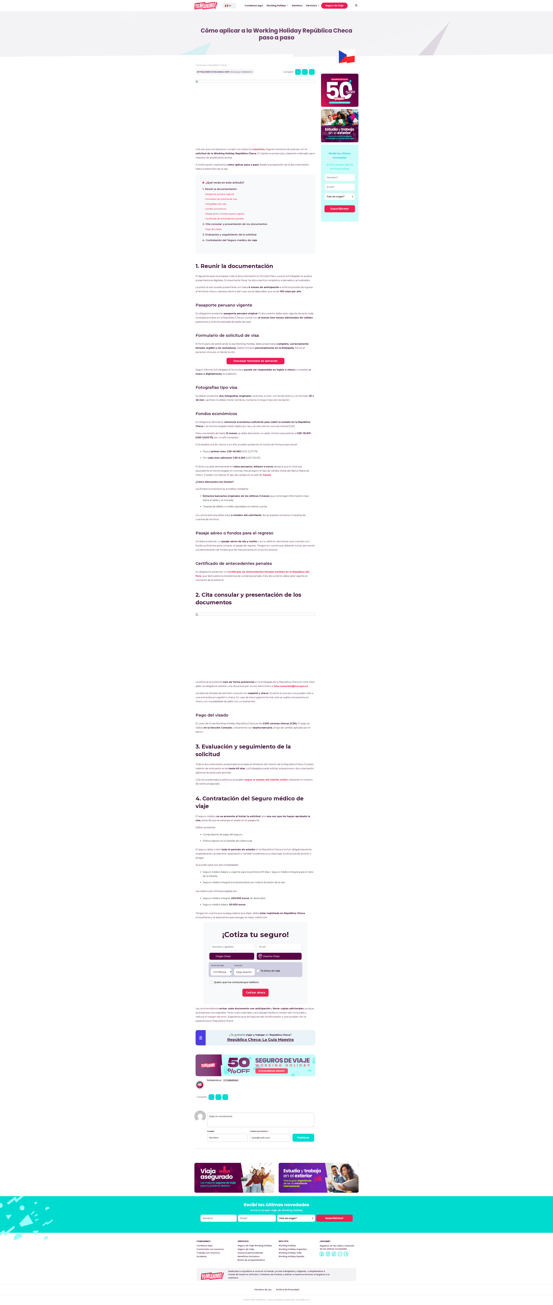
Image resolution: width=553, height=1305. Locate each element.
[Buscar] (356, 6)
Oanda (267, 475)
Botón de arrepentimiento (251, 1260)
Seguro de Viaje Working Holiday (255, 1245)
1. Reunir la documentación (219, 189)
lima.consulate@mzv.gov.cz (291, 686)
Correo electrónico (259, 1131)
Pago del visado (213, 229)
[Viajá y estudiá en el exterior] (319, 1177)
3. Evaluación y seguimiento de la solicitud (229, 234)
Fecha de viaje (217, 965)
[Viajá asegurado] (234, 1177)
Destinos (297, 5)
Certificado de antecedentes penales (224, 218)
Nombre (211, 1131)
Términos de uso (263, 1289)
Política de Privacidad (287, 1289)
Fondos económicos (215, 209)
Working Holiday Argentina (293, 1249)
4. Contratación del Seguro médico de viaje (229, 240)
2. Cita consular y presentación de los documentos (234, 224)
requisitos (258, 149)
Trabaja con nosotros (208, 1252)
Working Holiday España (291, 1256)
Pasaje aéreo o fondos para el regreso (225, 214)
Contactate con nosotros (210, 1249)
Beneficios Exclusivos (249, 1256)
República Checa (218, 65)
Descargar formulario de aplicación (255, 361)
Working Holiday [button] (276, 5)
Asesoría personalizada (250, 1252)
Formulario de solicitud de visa (221, 199)
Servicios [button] (311, 5)
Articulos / (203, 65)
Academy (202, 1256)
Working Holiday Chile (290, 1252)
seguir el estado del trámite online (266, 779)
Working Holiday (287, 1245)
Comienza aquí (254, 5)
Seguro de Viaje (334, 5)
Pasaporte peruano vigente (219, 194)
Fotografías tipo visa (215, 204)
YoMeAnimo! (214, 1080)
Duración (238, 965)
